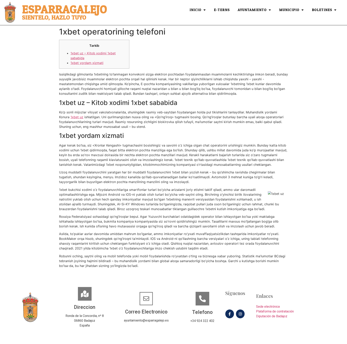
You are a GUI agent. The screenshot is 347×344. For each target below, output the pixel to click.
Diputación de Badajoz (271, 316)
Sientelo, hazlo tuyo (54, 17)
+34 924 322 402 (202, 321)
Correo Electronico (146, 312)
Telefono (202, 312)
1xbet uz (76, 117)
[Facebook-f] (229, 313)
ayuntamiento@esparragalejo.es (146, 320)
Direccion (84, 307)
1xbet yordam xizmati (86, 63)
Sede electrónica (268, 306)
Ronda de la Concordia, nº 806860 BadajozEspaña (84, 320)
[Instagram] (240, 313)
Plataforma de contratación (275, 311)
